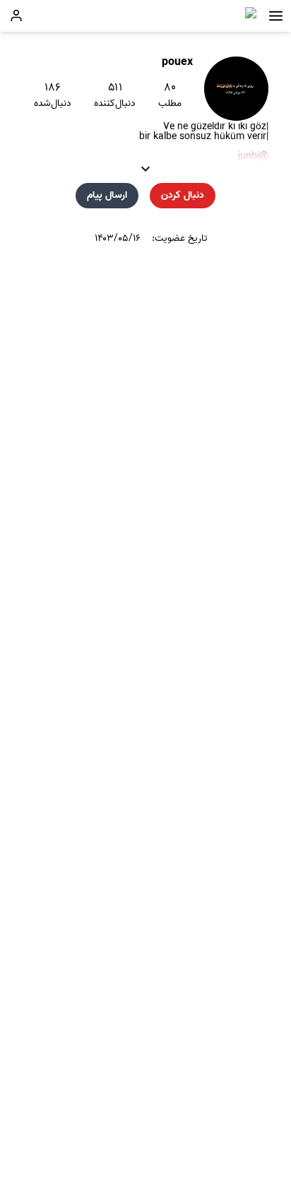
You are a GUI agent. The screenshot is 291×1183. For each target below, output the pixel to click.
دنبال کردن (182, 195)
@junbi (253, 156)
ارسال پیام (107, 195)
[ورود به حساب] (16, 15)
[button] (276, 16)
